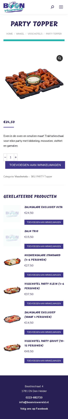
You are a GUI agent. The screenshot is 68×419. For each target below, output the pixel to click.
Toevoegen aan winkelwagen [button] (44, 222)
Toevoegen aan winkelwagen (35, 165)
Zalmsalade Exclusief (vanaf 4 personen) (39, 315)
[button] (59, 58)
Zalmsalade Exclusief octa (43, 207)
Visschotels (21, 176)
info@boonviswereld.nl (34, 402)
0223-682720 (34, 397)
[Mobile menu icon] (61, 6)
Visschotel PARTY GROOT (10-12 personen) (44, 343)
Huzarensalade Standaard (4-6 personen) (42, 257)
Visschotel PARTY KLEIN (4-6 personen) (44, 286)
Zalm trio (31, 231)
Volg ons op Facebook (34, 408)
